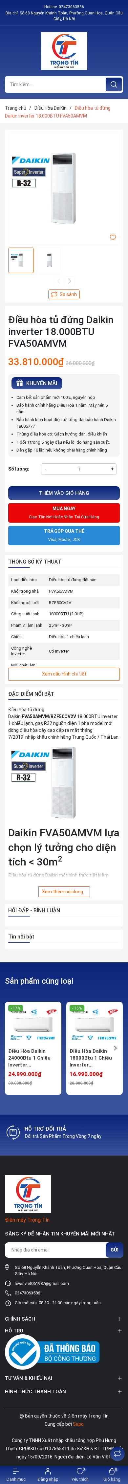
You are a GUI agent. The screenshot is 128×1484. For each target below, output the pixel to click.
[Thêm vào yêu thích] (113, 237)
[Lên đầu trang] (117, 1437)
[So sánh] (117, 1454)
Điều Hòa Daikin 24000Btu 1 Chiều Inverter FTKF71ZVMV (29, 1058)
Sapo (78, 1424)
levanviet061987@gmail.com (42, 1283)
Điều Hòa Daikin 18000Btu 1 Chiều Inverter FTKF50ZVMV (91, 1058)
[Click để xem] (64, 188)
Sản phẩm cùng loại (39, 981)
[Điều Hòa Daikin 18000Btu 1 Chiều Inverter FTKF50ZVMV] (94, 1025)
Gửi (114, 1249)
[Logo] (64, 51)
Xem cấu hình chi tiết (64, 674)
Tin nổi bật (21, 937)
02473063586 (71, 7)
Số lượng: (18, 469)
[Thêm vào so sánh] (64, 294)
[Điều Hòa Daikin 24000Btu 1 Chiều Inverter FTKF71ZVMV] (33, 1025)
